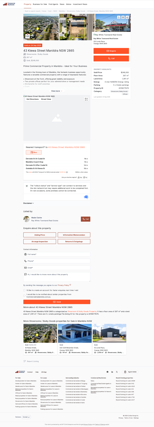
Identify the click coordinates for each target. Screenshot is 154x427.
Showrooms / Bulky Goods (76, 11)
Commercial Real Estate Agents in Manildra (101, 384)
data (30, 172)
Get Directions (33, 99)
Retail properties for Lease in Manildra (49, 396)
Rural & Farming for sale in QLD (125, 386)
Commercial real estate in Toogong (76, 383)
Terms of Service (100, 424)
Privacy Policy (63, 285)
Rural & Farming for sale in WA (125, 392)
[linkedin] (112, 372)
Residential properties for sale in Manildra (100, 388)
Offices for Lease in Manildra (49, 393)
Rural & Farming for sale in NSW (125, 381)
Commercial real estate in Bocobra (76, 394)
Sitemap (136, 418)
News (62, 4)
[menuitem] (26, 412)
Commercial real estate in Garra (75, 402)
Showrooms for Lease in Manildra (51, 402)
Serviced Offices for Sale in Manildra (26, 404)
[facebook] (107, 372)
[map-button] (86, 99)
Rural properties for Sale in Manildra (26, 398)
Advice (68, 4)
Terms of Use (128, 418)
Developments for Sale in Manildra (25, 381)
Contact (30, 372)
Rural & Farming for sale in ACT (125, 400)
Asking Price (39, 235)
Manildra (62, 11)
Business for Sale (40, 4)
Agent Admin (132, 372)
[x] (117, 372)
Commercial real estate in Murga (75, 381)
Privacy (121, 418)
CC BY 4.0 (62, 172)
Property (27, 4)
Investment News (80, 4)
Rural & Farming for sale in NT (125, 394)
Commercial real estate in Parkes (75, 386)
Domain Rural (26, 412)
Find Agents (53, 4)
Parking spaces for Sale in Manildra (26, 406)
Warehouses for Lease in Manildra (51, 386)
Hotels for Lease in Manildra (49, 383)
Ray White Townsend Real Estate (106, 38)
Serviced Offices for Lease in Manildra (49, 405)
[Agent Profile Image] (26, 219)
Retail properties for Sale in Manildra (26, 396)
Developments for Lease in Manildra (51, 381)
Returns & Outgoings (74, 241)
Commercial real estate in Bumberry (76, 392)
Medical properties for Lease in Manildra (50, 389)
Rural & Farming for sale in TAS (125, 397)
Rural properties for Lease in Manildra (52, 399)
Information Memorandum (74, 235)
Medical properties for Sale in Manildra (24, 389)
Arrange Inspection (40, 241)
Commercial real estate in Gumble (76, 397)
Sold (49, 11)
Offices (125, 94)
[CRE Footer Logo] (20, 372)
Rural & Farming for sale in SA (125, 389)
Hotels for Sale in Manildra (23, 383)
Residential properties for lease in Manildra (101, 392)
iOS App (44, 372)
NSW (55, 11)
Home (44, 11)
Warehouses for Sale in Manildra (25, 386)
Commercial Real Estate (9, 4)
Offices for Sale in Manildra (23, 393)
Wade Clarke (36, 218)
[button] (41, 27)
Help (37, 372)
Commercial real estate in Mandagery (77, 389)
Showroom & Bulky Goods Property (81, 311)
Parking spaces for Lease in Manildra (52, 409)
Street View (46, 99)
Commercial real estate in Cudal (75, 400)
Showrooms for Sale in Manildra (25, 401)
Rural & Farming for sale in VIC (125, 383)
